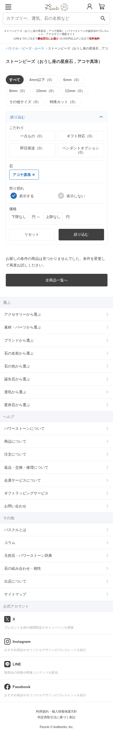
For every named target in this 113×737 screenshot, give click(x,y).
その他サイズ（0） (25, 102)
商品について (15, 441)
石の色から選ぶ (17, 366)
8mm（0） (18, 91)
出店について (15, 581)
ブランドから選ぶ (19, 340)
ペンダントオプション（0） (80, 150)
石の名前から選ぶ (19, 353)
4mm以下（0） (41, 80)
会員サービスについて (22, 480)
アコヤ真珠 (22, 175)
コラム (9, 543)
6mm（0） (72, 80)
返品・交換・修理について (26, 467)
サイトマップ (15, 594)
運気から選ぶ (15, 392)
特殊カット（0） (64, 102)
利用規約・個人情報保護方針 (56, 711)
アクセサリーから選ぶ (22, 314)
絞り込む (17, 117)
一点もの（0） (32, 136)
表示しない (75, 196)
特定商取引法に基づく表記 (56, 717)
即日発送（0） (32, 148)
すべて (14, 80)
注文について (15, 454)
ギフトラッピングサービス (26, 493)
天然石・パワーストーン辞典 (28, 555)
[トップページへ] (56, 12)
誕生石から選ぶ (17, 379)
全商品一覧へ (56, 280)
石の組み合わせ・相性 (22, 568)
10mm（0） (46, 91)
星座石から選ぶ (17, 405)
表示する (26, 196)
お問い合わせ (15, 506)
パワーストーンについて (24, 428)
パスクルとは (15, 530)
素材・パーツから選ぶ (22, 327)
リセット (31, 234)
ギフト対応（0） (81, 136)
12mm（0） (75, 91)
